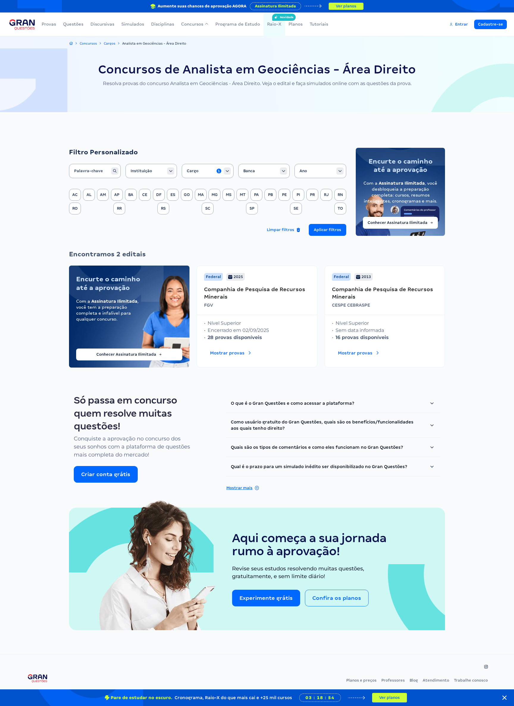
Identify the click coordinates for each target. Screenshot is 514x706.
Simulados (132, 24)
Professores (393, 680)
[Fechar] (504, 697)
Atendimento (436, 680)
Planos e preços (361, 680)
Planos (296, 24)
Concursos (192, 24)
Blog (414, 680)
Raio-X (274, 21)
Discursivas (102, 24)
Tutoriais (319, 24)
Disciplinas (162, 24)
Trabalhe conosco (471, 680)
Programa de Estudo (237, 24)
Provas (49, 24)
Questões (73, 24)
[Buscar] (114, 171)
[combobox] (151, 171)
